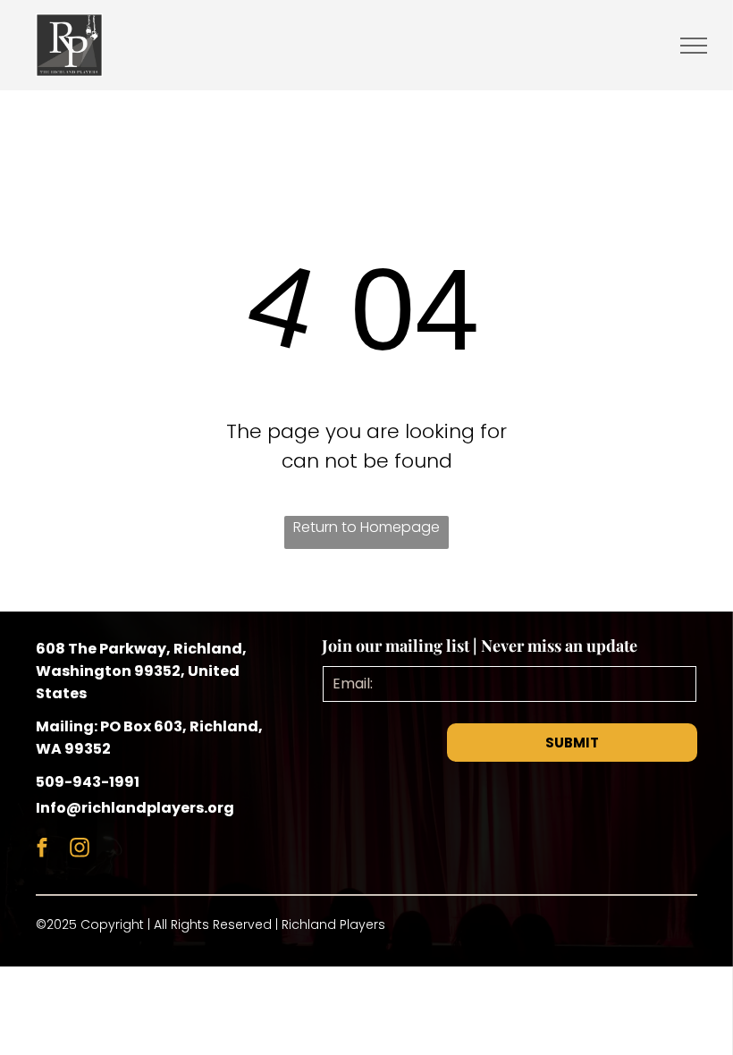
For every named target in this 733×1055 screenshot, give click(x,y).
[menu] (693, 45)
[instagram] (79, 850)
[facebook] (41, 850)
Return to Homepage (366, 527)
